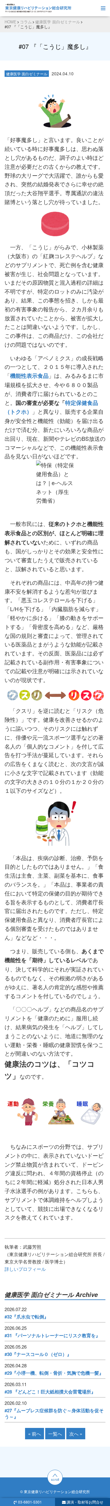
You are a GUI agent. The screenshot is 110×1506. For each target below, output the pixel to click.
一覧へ (55, 1433)
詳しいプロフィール (25, 1269)
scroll (55, 1479)
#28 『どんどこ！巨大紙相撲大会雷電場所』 (50, 1391)
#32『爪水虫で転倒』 (27, 1316)
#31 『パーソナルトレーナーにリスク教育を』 (52, 1335)
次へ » (75, 1433)
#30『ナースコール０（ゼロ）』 (38, 1354)
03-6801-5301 (30, 1501)
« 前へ (34, 1433)
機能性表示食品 (29, 376)
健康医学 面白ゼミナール (26, 73)
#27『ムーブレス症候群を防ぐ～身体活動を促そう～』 (54, 1413)
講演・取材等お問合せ (85, 1501)
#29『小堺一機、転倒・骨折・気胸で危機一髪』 (54, 1373)
